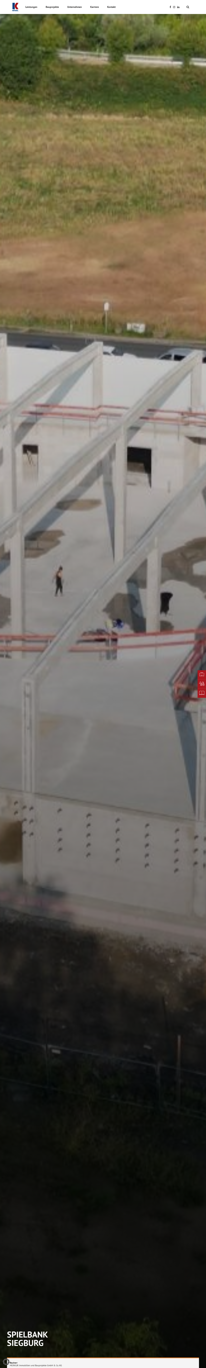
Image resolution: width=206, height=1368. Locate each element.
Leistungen (31, 7)
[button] (6, 1362)
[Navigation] (191, 7)
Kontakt (111, 7)
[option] (103, 684)
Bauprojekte (52, 7)
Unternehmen (74, 7)
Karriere (94, 7)
